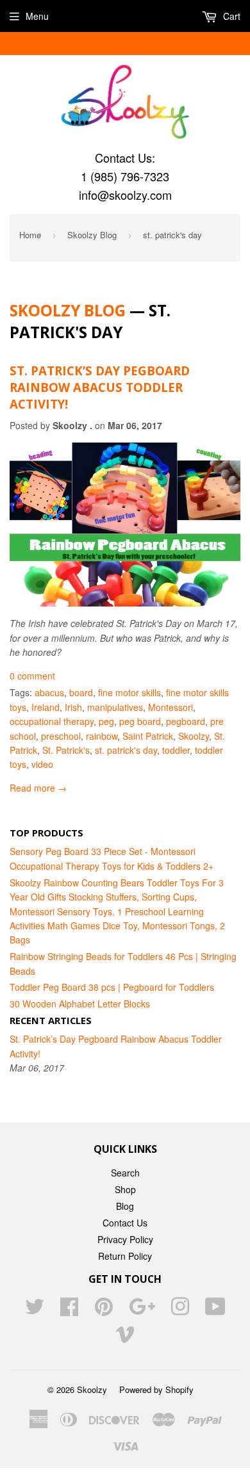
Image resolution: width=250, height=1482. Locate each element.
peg (106, 721)
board (81, 692)
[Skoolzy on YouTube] (215, 1310)
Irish (73, 707)
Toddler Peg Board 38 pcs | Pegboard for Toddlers (112, 987)
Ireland (45, 707)
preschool (61, 735)
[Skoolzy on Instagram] (180, 1310)
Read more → (38, 787)
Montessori (170, 707)
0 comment (32, 675)
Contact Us (125, 1222)
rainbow (101, 735)
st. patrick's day (126, 750)
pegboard (185, 721)
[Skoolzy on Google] (142, 1310)
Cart (230, 16)
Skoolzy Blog (92, 235)
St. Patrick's (66, 750)
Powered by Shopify (156, 1389)
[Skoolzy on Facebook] (69, 1310)
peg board (140, 721)
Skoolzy (193, 735)
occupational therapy (52, 721)
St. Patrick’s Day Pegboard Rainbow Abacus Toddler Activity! (100, 387)
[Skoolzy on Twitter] (34, 1310)
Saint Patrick (147, 735)
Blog (125, 1206)
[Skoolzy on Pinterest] (103, 1310)
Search (125, 1172)
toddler (176, 750)
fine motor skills (129, 692)
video (42, 764)
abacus (49, 692)
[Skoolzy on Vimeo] (125, 1337)
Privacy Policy (125, 1239)
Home (30, 235)
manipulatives (115, 707)
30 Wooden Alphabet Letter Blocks (80, 1003)
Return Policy (125, 1256)
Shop (125, 1189)
